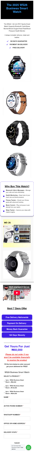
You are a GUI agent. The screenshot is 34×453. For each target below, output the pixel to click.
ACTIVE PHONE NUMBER (13, 406)
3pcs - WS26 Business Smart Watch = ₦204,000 (14, 392)
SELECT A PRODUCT (12, 376)
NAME (6, 397)
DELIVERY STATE (11, 432)
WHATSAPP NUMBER (12, 415)
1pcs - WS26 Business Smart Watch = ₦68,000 (14, 381)
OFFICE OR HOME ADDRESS (15, 423)
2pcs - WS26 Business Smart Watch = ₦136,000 (14, 387)
